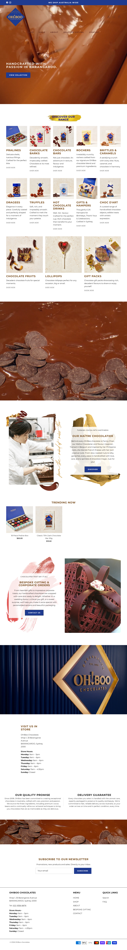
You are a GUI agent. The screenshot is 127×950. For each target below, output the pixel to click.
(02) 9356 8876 (19, 905)
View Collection (18, 75)
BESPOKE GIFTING (74, 32)
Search (106, 898)
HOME (30, 32)
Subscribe (82, 871)
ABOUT (54, 32)
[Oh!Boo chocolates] (15, 17)
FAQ (105, 902)
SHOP (42, 32)
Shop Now (10, 167)
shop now (10, 287)
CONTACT (94, 32)
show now (89, 290)
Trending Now (64, 502)
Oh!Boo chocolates (22, 942)
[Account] (108, 16)
